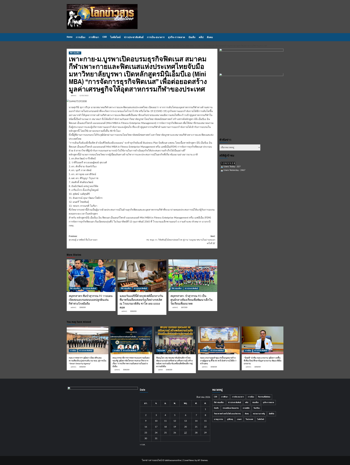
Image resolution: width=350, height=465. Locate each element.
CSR (104, 37)
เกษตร (239, 419)
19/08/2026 (257, 367)
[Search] (281, 37)
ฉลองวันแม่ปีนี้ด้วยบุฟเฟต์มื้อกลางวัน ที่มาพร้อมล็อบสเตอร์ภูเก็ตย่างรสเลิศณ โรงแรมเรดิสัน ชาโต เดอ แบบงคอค (141, 301)
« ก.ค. (142, 445)
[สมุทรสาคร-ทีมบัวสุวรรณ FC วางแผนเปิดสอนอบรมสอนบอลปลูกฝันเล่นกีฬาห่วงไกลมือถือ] (91, 275)
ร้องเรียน (257, 408)
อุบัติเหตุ (230, 419)
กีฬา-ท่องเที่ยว (75, 53)
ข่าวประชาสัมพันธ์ (134, 37)
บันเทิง (192, 37)
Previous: (83, 238)
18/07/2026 (184, 307)
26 (174, 433)
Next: (180, 240)
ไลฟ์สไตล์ (115, 37)
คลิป (201, 37)
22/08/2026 (169, 370)
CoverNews (188, 460)
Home (69, 37)
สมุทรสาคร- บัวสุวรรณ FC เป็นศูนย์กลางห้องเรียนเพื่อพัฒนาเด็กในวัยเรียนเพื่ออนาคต (191, 299)
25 (165, 433)
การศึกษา (94, 37)
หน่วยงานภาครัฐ (259, 413)
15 (205, 421)
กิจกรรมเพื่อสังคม (264, 397)
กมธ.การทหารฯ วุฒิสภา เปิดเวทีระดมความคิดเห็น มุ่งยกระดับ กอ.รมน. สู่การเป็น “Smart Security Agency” (87, 360)
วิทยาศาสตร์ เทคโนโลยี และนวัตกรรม (227, 413)
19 (174, 427)
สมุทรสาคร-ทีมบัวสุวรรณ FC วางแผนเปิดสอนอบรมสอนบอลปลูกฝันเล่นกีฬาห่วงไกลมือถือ (91, 299)
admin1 (73, 95)
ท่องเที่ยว (255, 402)
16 (146, 427)
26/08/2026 (82, 367)
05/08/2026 (133, 311)
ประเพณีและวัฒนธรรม (231, 408)
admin (160, 370)
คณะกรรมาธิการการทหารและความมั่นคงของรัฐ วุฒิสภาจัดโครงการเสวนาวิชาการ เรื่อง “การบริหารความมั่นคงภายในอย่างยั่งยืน (131, 362)
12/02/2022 (83, 95)
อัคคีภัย (271, 413)
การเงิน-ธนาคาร (156, 37)
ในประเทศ (161, 350)
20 (185, 427)
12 (174, 421)
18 (165, 427)
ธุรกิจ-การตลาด (176, 37)
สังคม (210, 37)
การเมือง (80, 37)
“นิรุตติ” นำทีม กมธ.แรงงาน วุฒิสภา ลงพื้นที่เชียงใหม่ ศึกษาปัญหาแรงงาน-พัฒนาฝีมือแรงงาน (262, 360)
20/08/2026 (214, 367)
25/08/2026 (126, 370)
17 (156, 427)
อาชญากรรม (218, 419)
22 (205, 427)
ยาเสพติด (246, 408)
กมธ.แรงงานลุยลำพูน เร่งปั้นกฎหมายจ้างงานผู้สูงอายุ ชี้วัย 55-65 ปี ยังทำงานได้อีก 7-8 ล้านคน (218, 360)
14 (196, 421)
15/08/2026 (82, 307)
